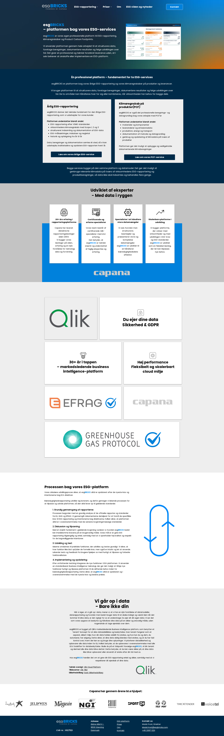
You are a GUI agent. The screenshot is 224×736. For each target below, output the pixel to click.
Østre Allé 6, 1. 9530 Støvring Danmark (97, 727)
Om (118, 727)
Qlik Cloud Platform (92, 667)
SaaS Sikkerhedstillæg (93, 672)
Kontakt (120, 730)
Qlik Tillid (83, 670)
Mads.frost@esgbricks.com (155, 727)
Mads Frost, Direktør (151, 724)
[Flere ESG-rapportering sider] (97, 6)
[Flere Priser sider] (111, 6)
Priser (119, 724)
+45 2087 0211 (148, 730)
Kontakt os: (147, 721)
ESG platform (123, 721)
